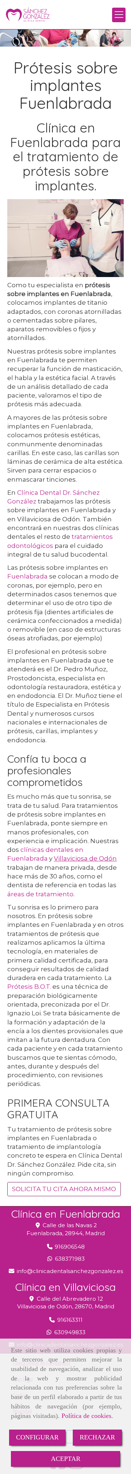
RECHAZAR (97, 1437)
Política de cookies (86, 1415)
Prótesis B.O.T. (29, 986)
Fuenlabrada (27, 576)
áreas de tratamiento (40, 894)
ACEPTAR (65, 1458)
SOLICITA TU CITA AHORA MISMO (64, 1189)
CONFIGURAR (37, 1437)
